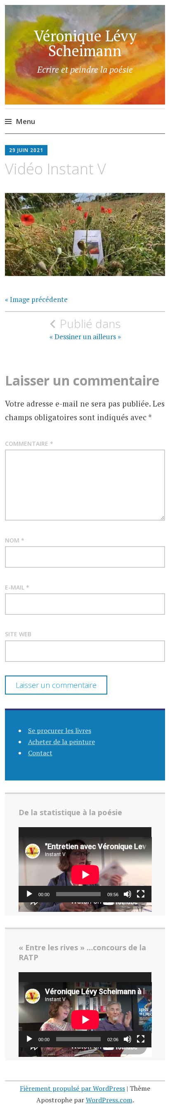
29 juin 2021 (26, 150)
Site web (18, 634)
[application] (85, 864)
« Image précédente (36, 299)
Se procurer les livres (59, 730)
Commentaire (29, 443)
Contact (40, 752)
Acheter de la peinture (61, 741)
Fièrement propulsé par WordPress (72, 1088)
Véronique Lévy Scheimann (85, 43)
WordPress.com (109, 1099)
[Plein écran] (141, 894)
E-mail (17, 587)
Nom (14, 540)
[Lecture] (29, 894)
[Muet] (127, 894)
